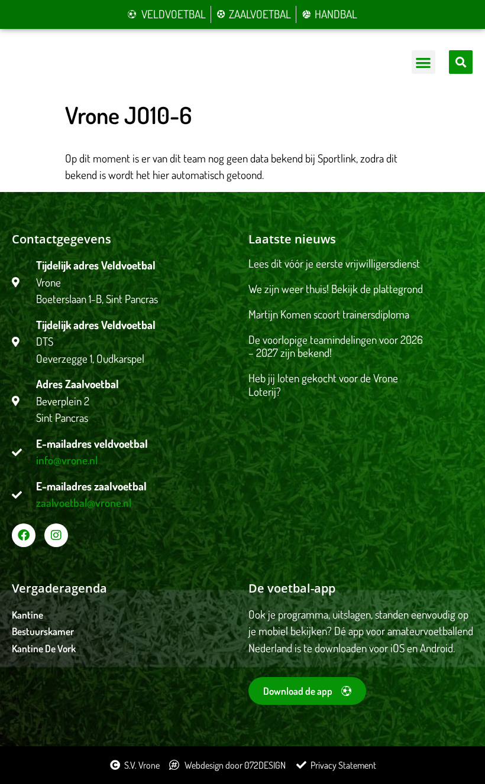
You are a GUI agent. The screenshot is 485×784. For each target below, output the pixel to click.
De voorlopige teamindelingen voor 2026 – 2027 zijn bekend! (335, 346)
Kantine (27, 615)
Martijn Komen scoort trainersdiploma (328, 314)
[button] (424, 62)
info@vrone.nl (67, 460)
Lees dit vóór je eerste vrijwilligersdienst (334, 263)
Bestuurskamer (43, 631)
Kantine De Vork (44, 648)
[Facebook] (23, 535)
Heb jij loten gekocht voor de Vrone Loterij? (323, 384)
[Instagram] (56, 535)
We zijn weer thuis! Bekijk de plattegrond (335, 288)
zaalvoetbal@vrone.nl (83, 502)
